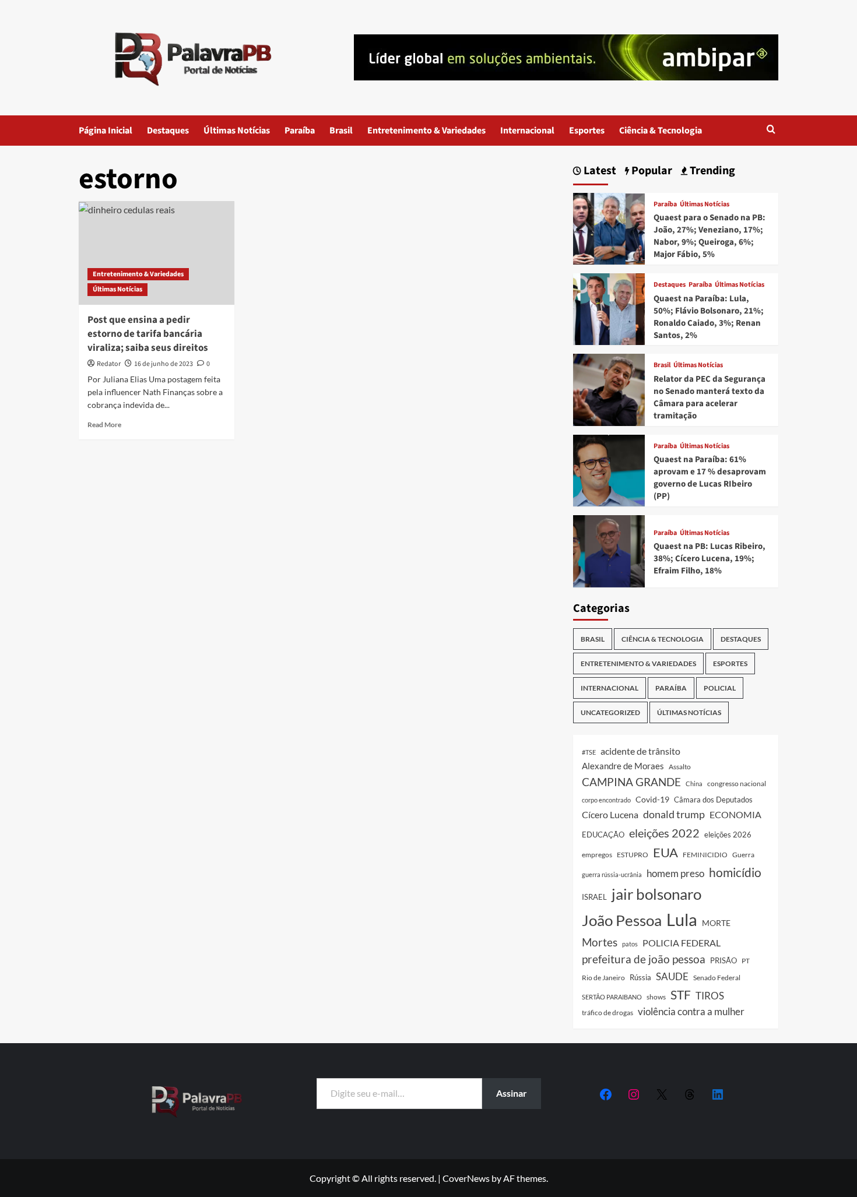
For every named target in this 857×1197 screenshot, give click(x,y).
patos (630, 944)
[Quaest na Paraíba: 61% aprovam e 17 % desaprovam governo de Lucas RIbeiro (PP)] (609, 469)
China (694, 783)
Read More (104, 424)
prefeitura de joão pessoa (643, 959)
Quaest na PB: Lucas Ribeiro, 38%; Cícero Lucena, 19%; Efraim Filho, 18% (709, 558)
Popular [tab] (650, 171)
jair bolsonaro (656, 894)
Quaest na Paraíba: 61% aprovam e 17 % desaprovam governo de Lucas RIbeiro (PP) (710, 477)
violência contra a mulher (691, 1012)
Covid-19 (652, 799)
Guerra (743, 854)
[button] (771, 130)
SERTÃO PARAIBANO (612, 997)
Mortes (599, 942)
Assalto (680, 766)
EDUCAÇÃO (603, 834)
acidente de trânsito (640, 750)
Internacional (527, 130)
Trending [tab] (711, 171)
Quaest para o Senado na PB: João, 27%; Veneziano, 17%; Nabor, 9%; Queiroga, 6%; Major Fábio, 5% (709, 236)
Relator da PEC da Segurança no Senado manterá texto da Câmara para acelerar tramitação (709, 397)
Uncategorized (610, 712)
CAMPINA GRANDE (631, 781)
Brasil (341, 130)
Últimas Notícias (236, 130)
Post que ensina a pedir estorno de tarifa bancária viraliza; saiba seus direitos (147, 334)
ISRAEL (594, 897)
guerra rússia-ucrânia (612, 874)
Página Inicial (105, 130)
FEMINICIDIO (705, 854)
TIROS (710, 996)
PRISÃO (723, 960)
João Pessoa (622, 920)
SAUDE (672, 976)
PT (746, 960)
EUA (665, 852)
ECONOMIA (735, 814)
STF (680, 994)
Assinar (511, 1093)
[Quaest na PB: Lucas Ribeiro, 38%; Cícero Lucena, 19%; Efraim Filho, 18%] (609, 549)
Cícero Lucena (610, 814)
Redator (109, 364)
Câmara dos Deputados (713, 799)
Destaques (168, 130)
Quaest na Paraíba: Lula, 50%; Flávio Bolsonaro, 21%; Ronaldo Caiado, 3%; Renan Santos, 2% (709, 317)
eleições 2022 (664, 833)
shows (656, 996)
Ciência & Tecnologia (660, 130)
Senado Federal (716, 977)
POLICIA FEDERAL (681, 942)
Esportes (587, 130)
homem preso (675, 873)
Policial (720, 688)
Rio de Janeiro (603, 977)
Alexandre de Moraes (623, 766)
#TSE (589, 752)
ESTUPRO (632, 854)
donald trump (674, 814)
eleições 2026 (727, 834)
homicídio (735, 872)
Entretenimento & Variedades (426, 130)
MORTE (716, 923)
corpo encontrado (606, 800)
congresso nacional (736, 783)
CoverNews (466, 1178)
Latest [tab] (598, 171)
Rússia (640, 977)
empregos (597, 854)
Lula (681, 919)
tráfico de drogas (607, 1012)
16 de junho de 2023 (163, 364)
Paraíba (300, 130)
